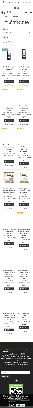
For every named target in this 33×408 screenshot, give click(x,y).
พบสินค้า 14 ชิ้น (7, 42)
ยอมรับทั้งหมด (20, 405)
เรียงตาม (6, 29)
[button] (22, 13)
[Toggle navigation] (31, 12)
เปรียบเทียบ (10, 85)
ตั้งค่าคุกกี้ (11, 405)
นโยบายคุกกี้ (12, 402)
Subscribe (5, 376)
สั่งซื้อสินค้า (9, 81)
